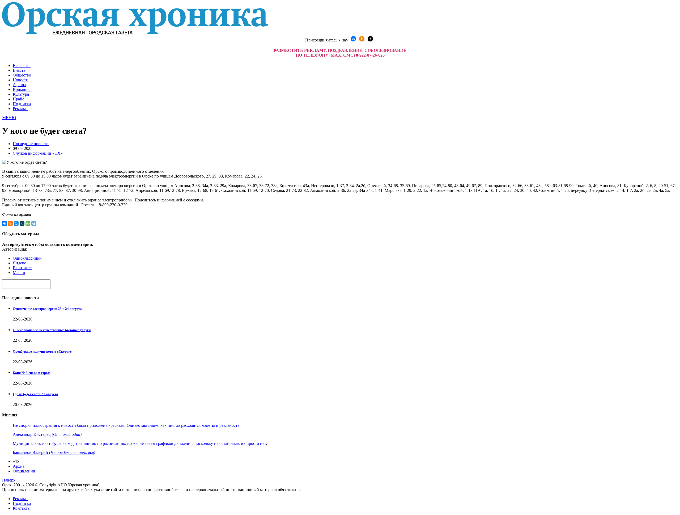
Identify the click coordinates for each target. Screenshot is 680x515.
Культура (21, 94)
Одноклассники (27, 258)
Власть (19, 70)
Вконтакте (22, 267)
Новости (20, 80)
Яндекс (19, 263)
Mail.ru (19, 272)
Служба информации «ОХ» (38, 153)
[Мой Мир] (16, 223)
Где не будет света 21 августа (35, 394)
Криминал (22, 89)
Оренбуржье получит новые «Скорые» (43, 351)
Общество (22, 75)
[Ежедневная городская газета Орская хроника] (135, 33)
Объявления (24, 471)
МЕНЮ (9, 117)
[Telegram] (33, 223)
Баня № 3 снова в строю (31, 373)
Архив (19, 466)
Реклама (20, 108)
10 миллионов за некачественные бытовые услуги (52, 330)
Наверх (8, 480)
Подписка (22, 104)
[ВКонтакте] (4, 223)
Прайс (18, 99)
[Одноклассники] (10, 223)
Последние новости (31, 143)
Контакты (22, 508)
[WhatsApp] (28, 223)
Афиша (19, 84)
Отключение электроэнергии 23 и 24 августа (47, 309)
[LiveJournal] (22, 223)
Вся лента (22, 65)
